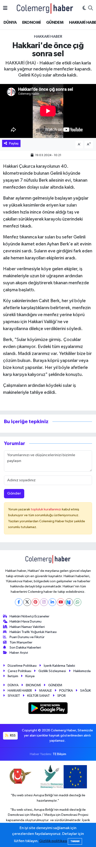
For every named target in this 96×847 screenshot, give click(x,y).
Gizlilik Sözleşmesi (52, 671)
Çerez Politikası (19, 671)
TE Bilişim (59, 754)
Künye (30, 676)
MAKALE (45, 690)
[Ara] (90, 8)
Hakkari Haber (48, 37)
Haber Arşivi (19, 652)
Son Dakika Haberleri (25, 647)
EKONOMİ (31, 22)
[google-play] (48, 709)
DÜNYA (10, 22)
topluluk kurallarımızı (46, 509)
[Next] (69, 602)
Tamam (74, 841)
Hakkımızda (82, 671)
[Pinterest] (35, 602)
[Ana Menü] (5, 8)
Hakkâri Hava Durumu (25, 621)
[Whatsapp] (77, 602)
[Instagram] (44, 602)
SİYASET (14, 695)
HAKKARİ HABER (20, 690)
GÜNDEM (54, 22)
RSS (12, 735)
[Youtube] (61, 602)
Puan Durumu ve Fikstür (27, 637)
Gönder (14, 493)
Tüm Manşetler (21, 642)
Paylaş (14, 143)
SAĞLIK (85, 690)
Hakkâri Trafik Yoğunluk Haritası (33, 632)
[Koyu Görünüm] (84, 8)
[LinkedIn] (52, 602)
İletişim (13, 676)
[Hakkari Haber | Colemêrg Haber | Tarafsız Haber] (45, 8)
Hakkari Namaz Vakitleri (27, 627)
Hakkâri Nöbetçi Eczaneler (29, 616)
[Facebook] (19, 602)
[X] (27, 602)
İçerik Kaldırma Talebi (59, 665)
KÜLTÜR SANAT (38, 695)
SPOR (61, 695)
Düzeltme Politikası (22, 665)
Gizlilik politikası (53, 841)
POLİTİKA (66, 690)
